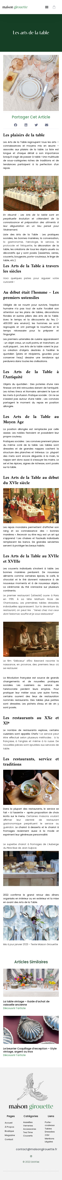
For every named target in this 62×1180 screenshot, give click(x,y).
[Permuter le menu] (46, 7)
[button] (15, 125)
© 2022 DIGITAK (31, 1161)
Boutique (9, 1131)
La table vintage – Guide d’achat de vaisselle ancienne (26, 1003)
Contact (9, 1139)
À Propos (9, 1127)
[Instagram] (31, 1156)
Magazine (10, 1135)
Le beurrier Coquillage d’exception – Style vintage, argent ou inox (30, 1050)
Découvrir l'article (14, 1008)
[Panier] (54, 7)
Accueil (8, 1122)
